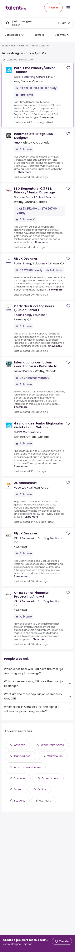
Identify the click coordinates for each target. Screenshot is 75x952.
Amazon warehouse (27, 767)
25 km (62, 23)
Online (42, 789)
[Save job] (68, 67)
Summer (20, 778)
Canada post (23, 756)
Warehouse (55, 756)
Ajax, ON (23, 46)
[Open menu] (68, 7)
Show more (46, 117)
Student (19, 801)
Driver (18, 789)
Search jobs (9, 46)
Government (50, 778)
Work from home (52, 745)
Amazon (19, 745)
